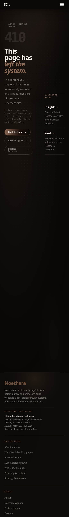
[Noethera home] (14, 4)
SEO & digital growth (15, 462)
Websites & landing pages (18, 452)
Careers (8, 513)
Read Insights (17, 140)
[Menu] (61, 4)
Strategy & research (15, 478)
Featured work (12, 508)
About (7, 497)
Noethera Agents (13, 502)
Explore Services (18, 150)
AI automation (12, 447)
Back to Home (17, 132)
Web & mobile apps (15, 467)
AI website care (12, 457)
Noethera (15, 383)
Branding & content (15, 473)
